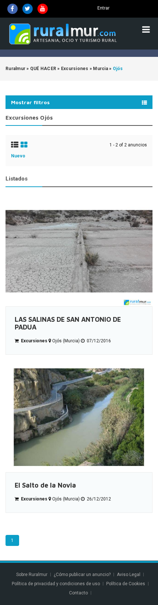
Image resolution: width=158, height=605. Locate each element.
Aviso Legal (128, 574)
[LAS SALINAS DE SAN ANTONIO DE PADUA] (79, 251)
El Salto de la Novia (45, 485)
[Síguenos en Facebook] (12, 9)
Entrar (103, 8)
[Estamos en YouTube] (42, 9)
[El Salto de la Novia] (79, 417)
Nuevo (18, 155)
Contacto (79, 592)
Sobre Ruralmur (31, 574)
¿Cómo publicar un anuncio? (82, 574)
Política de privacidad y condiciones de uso (56, 583)
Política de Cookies (125, 583)
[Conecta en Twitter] (27, 9)
